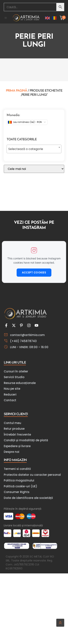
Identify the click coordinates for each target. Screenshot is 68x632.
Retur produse (14, 429)
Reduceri (10, 394)
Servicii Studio (14, 377)
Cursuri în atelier (16, 371)
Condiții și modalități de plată (26, 440)
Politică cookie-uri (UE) (20, 486)
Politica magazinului (19, 480)
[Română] (54, 18)
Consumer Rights (16, 492)
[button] (6, 18)
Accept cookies (34, 272)
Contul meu (12, 423)
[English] (47, 18)
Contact (10, 400)
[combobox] (34, 149)
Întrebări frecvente (17, 435)
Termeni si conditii (17, 469)
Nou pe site (12, 389)
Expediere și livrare (17, 446)
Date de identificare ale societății (28, 498)
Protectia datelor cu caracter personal (32, 475)
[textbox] (34, 149)
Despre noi (11, 452)
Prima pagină (16, 90)
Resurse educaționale (20, 383)
